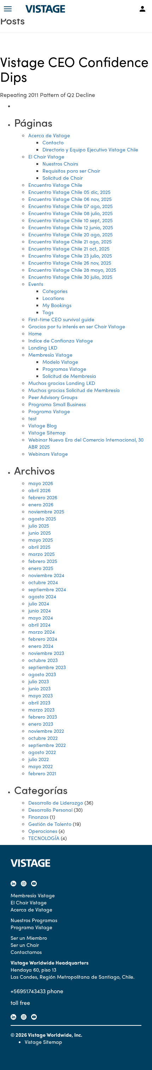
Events (35, 283)
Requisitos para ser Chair (71, 170)
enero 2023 (40, 723)
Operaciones (42, 830)
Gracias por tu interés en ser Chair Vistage (76, 326)
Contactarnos (26, 951)
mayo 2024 (40, 617)
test (32, 418)
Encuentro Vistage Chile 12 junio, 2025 (70, 227)
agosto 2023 (42, 674)
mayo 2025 (40, 539)
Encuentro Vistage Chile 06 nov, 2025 (70, 198)
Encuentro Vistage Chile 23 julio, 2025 (70, 255)
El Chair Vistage (46, 156)
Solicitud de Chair (62, 177)
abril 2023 (39, 702)
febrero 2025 (42, 560)
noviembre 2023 (46, 652)
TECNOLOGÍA (43, 837)
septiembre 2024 (47, 589)
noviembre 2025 (46, 511)
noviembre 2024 (46, 575)
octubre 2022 (43, 737)
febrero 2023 (42, 716)
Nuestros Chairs (60, 163)
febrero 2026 (42, 497)
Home (35, 333)
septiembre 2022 (47, 744)
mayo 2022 (40, 766)
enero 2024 (40, 645)
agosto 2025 (42, 518)
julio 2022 (38, 759)
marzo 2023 (41, 709)
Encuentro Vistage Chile (55, 184)
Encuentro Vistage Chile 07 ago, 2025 (70, 205)
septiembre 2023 (47, 667)
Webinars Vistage (48, 453)
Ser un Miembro (29, 937)
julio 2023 (38, 681)
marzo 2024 (41, 631)
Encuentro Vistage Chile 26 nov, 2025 (69, 262)
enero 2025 (40, 567)
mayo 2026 (40, 483)
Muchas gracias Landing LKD (61, 382)
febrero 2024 (42, 638)
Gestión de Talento (49, 823)
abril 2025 (39, 546)
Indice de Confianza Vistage (60, 340)
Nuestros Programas (34, 920)
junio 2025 (39, 532)
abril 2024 (39, 624)
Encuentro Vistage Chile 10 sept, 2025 (70, 220)
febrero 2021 (42, 773)
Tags (47, 312)
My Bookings (56, 305)
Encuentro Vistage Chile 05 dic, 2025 (69, 191)
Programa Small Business (57, 404)
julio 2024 (38, 603)
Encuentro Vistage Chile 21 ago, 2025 (70, 241)
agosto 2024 (42, 596)
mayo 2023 (40, 695)
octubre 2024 (43, 582)
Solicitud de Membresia (69, 375)
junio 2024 (39, 610)
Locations (53, 297)
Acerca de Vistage (49, 135)
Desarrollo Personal (50, 809)
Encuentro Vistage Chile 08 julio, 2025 (70, 213)
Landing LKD (42, 347)
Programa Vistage (49, 411)
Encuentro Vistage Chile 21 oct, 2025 (69, 248)
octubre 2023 (43, 659)
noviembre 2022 (46, 730)
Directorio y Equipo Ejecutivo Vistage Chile (90, 149)
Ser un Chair (25, 944)
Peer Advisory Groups (52, 397)
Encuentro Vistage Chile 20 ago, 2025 (70, 234)
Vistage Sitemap (47, 432)
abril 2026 (39, 490)
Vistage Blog (42, 425)
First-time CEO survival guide (61, 319)
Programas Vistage (64, 368)
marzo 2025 (41, 553)
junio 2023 (39, 688)
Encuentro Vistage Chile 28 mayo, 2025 (72, 269)
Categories (55, 290)
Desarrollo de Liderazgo (55, 802)
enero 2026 (40, 504)
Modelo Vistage (60, 361)
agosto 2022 (42, 751)
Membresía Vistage (50, 354)
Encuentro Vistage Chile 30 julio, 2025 (70, 276)
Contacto (53, 142)
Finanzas (38, 816)
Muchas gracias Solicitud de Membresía (74, 389)
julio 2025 (38, 525)
